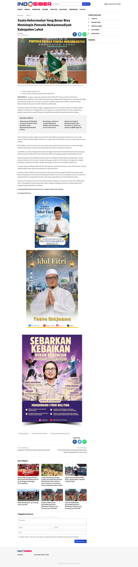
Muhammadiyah (24, 433)
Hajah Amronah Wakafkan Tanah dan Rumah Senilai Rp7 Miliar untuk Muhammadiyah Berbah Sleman (28, 125)
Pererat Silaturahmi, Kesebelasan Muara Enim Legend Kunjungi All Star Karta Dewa (72, 450)
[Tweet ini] (79, 34)
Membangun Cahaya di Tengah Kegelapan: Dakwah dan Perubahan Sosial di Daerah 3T (51, 124)
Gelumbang (95, 30)
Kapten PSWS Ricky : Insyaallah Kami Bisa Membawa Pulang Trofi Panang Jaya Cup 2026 (73, 505)
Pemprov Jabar (96, 26)
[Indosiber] (35, 4)
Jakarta (94, 18)
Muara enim (95, 33)
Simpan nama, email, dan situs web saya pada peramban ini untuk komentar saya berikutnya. (49, 537)
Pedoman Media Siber (41, 555)
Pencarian (86, 4)
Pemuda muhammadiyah (39, 433)
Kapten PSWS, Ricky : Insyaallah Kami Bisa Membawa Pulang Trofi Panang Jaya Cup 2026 (49, 505)
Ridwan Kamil (96, 22)
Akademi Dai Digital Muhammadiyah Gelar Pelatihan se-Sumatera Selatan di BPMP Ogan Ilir (73, 124)
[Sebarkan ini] (75, 34)
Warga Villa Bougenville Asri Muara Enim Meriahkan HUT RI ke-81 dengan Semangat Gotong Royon (28, 480)
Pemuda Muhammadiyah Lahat (59, 433)
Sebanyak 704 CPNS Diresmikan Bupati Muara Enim (34, 449)
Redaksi (20, 555)
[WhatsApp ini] (84, 34)
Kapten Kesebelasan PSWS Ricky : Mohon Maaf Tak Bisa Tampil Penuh (75, 479)
